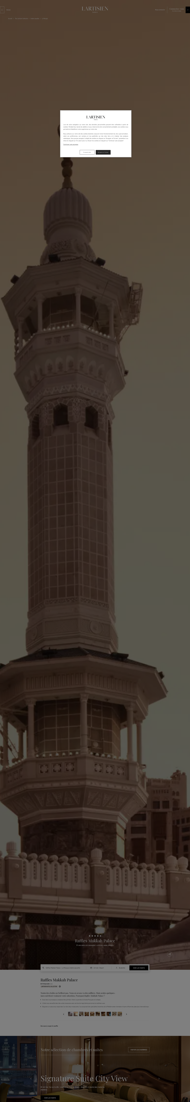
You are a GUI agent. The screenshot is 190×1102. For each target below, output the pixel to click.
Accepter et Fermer (103, 152)
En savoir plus (87, 152)
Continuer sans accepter (70, 144)
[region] (96, 133)
